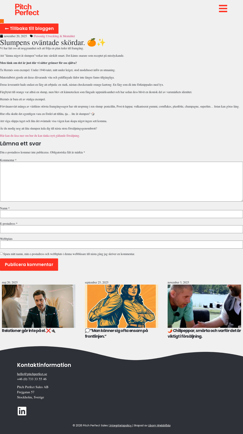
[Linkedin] (22, 411)
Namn (5, 208)
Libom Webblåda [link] (159, 425)
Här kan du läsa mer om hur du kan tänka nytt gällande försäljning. (40, 135)
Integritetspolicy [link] (121, 425)
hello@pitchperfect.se (32, 373)
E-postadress (8, 223)
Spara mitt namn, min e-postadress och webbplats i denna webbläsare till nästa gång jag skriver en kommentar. (69, 253)
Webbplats (6, 238)
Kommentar (8, 160)
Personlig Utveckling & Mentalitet (54, 36)
